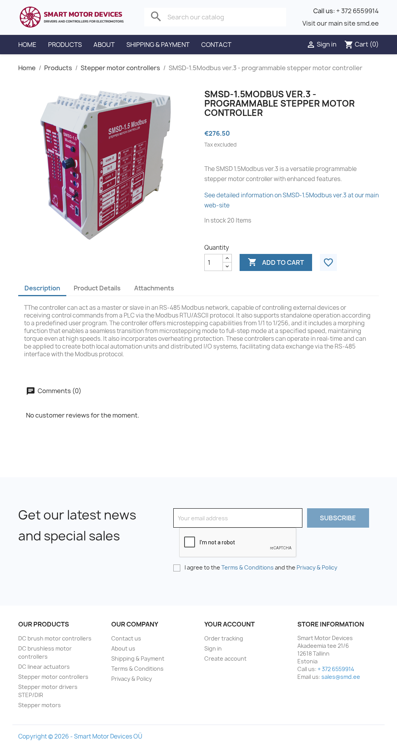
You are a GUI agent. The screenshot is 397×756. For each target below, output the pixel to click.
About (104, 44)
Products (65, 44)
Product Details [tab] (97, 288)
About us (123, 648)
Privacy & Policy (317, 567)
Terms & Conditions (247, 567)
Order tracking (223, 638)
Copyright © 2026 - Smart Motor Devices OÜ (80, 736)
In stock (215, 220)
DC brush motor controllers (54, 638)
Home (27, 44)
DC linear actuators (44, 666)
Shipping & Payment (158, 44)
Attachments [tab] (154, 288)
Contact (216, 44)
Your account (229, 624)
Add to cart (276, 262)
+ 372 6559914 (357, 11)
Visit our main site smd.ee (340, 23)
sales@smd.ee (340, 676)
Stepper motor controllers (53, 676)
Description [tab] (42, 288)
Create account (225, 658)
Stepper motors (39, 705)
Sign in (213, 648)
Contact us (126, 638)
